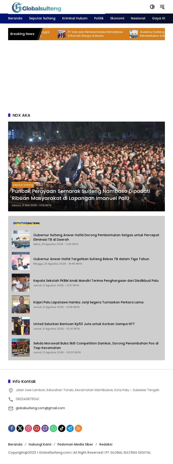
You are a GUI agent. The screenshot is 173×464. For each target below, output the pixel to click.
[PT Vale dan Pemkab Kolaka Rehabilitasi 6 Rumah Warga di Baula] (53, 34)
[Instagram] (28, 428)
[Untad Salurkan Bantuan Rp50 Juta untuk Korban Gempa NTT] (21, 326)
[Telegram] (70, 428)
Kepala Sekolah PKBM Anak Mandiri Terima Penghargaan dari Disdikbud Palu (96, 281)
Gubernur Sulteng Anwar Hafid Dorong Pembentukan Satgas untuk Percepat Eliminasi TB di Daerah (96, 237)
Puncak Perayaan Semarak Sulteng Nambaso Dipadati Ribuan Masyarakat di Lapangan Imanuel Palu (81, 195)
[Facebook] (11, 428)
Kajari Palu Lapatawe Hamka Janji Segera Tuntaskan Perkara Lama (88, 302)
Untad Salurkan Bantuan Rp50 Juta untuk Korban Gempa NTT (84, 324)
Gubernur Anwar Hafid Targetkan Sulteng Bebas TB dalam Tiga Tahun (91, 259)
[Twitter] (20, 428)
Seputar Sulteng (23, 185)
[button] (152, 6)
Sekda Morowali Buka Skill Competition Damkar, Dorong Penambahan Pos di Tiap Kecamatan (95, 345)
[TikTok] (61, 428)
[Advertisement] (86, 76)
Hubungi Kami (40, 444)
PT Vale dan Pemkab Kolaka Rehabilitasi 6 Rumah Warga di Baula (86, 34)
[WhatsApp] (53, 428)
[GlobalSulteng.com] (56, 6)
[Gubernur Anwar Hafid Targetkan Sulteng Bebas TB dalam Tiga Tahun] (21, 261)
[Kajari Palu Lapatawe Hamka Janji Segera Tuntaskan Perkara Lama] (21, 304)
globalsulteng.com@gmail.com (40, 408)
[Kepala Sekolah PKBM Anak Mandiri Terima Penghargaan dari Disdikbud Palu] (21, 283)
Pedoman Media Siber (75, 444)
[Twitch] (45, 428)
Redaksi (105, 444)
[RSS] (78, 428)
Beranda (15, 444)
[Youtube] (36, 428)
